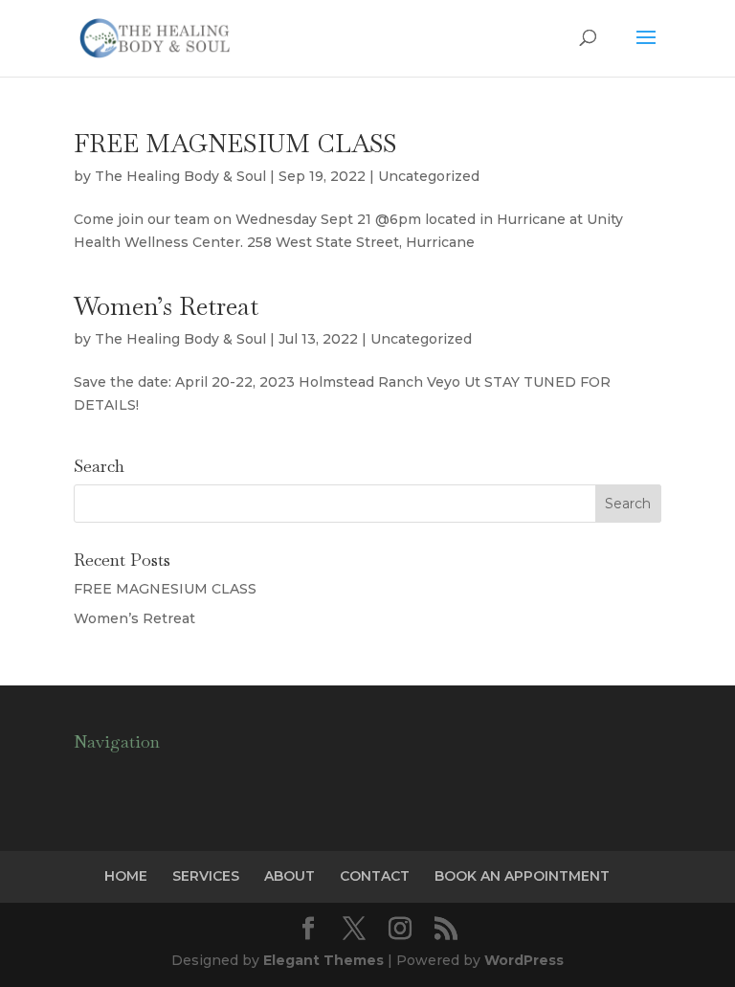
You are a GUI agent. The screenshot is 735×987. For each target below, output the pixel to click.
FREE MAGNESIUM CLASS (235, 143)
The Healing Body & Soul (180, 176)
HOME (125, 876)
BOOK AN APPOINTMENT (522, 876)
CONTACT (375, 876)
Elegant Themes (323, 960)
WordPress (524, 960)
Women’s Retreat (166, 306)
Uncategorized (428, 176)
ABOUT (289, 876)
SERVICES (205, 876)
